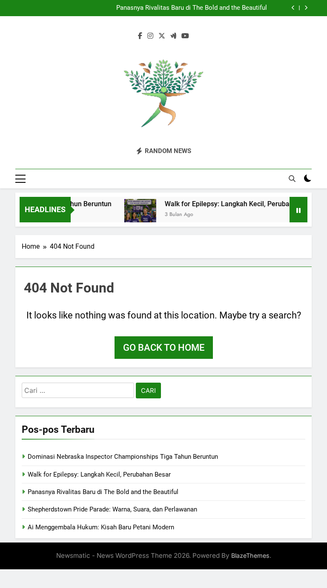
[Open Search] (292, 178)
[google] (173, 36)
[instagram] (150, 36)
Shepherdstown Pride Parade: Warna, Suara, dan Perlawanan (112, 509)
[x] (162, 36)
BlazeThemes (250, 555)
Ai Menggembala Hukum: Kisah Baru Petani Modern (101, 527)
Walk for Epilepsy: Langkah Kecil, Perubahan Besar (238, 204)
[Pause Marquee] (298, 209)
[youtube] (185, 36)
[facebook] (140, 36)
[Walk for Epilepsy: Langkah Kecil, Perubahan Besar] (136, 215)
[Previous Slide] (293, 7)
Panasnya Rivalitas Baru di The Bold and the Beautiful (191, 8)
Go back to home (163, 347)
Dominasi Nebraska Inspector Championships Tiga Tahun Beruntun (123, 456)
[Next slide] (306, 7)
